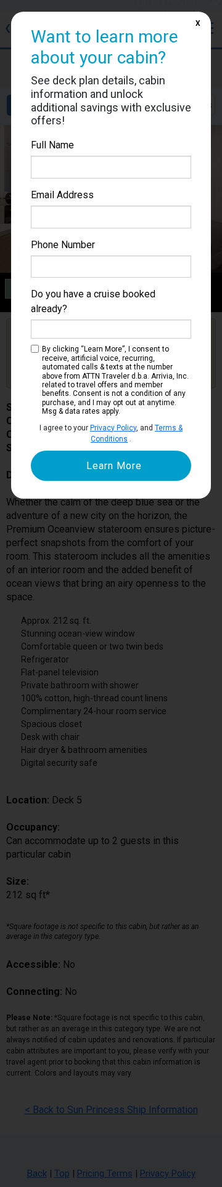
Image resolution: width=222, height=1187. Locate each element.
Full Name (52, 145)
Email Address (62, 195)
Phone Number (63, 245)
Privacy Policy (113, 428)
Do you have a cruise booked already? (93, 301)
